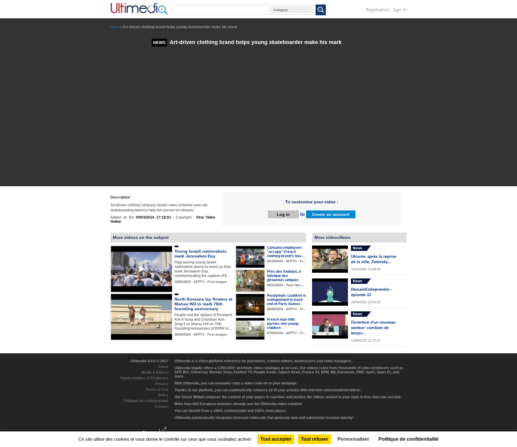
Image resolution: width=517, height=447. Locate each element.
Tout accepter (275, 439)
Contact (161, 406)
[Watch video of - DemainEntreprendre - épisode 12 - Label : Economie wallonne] (330, 292)
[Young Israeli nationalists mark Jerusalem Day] (141, 269)
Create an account (330, 214)
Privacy (161, 384)
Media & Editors (155, 372)
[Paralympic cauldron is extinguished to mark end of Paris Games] (250, 304)
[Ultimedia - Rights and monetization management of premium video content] (139, 8)
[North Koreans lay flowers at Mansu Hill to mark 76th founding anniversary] (141, 317)
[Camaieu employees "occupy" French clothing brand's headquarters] (250, 256)
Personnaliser (353, 439)
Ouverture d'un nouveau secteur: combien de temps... (373, 327)
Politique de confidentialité (146, 401)
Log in (283, 214)
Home (114, 27)
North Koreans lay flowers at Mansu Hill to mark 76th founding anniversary (203, 304)
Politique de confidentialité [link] (408, 439)
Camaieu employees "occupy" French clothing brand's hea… (286, 252)
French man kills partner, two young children (282, 323)
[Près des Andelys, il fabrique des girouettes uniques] (250, 280)
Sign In (400, 9)
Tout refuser (314, 439)
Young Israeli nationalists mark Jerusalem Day (200, 253)
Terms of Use (157, 389)
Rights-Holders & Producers (144, 378)
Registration (378, 9)
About (163, 367)
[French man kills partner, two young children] (250, 328)
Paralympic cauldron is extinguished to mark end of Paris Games (286, 299)
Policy (163, 395)
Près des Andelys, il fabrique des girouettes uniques (284, 275)
